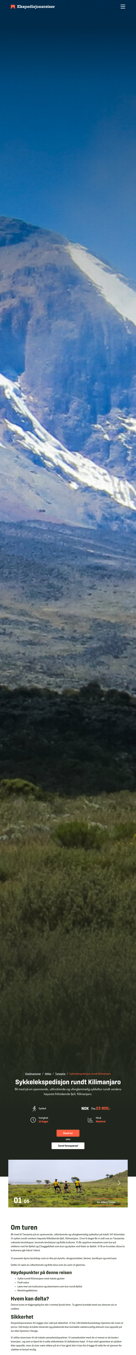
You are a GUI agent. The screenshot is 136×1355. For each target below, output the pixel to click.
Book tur (68, 1133)
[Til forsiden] (33, 7)
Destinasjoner (33, 1074)
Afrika (48, 1074)
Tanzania (60, 1074)
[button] (119, 1183)
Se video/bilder (106, 1202)
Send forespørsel (68, 1145)
